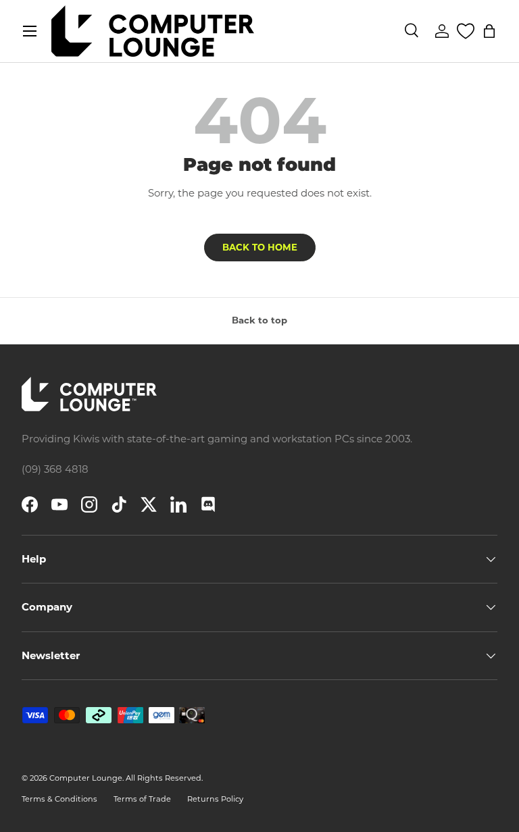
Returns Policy (215, 799)
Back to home (259, 247)
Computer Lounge (85, 778)
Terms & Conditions (59, 799)
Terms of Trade (142, 799)
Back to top (259, 320)
